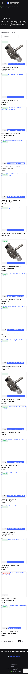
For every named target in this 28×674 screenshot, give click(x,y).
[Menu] (2, 3)
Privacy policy (14, 664)
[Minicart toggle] (25, 3)
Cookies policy (14, 666)
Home (2, 7)
